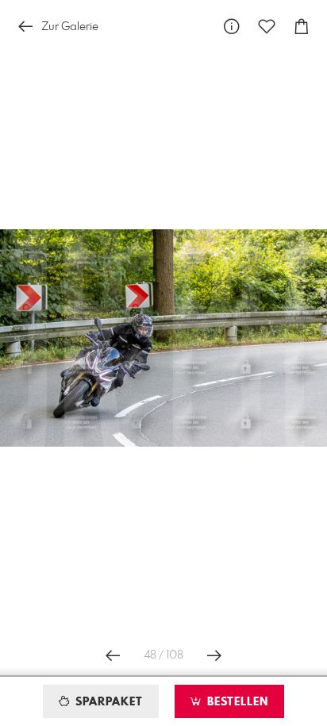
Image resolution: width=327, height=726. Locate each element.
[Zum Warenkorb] (301, 26)
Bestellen (235, 702)
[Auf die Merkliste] (266, 26)
